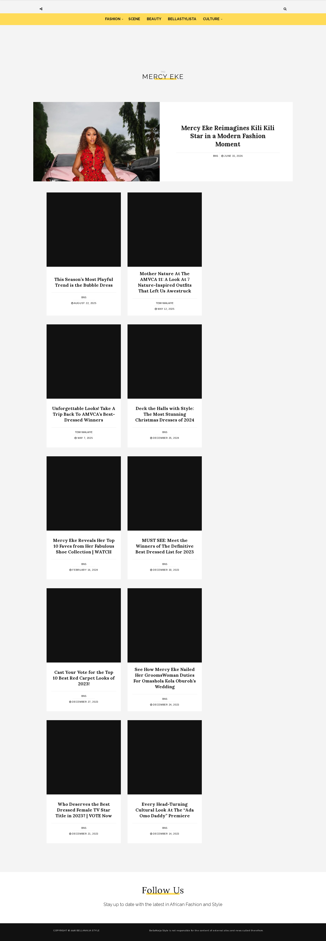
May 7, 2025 (85, 438)
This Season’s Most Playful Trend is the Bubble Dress (83, 282)
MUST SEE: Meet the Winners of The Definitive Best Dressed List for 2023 (165, 546)
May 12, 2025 (166, 309)
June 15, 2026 (233, 156)
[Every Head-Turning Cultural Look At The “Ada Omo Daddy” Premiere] (165, 757)
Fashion (112, 19)
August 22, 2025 (84, 303)
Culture (211, 19)
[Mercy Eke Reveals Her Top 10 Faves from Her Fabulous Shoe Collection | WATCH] (84, 493)
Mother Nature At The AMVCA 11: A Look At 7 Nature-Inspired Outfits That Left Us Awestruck (165, 282)
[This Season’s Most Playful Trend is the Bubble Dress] (84, 229)
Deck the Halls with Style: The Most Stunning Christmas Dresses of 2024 (164, 414)
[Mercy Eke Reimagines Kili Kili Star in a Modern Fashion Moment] (96, 141)
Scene (134, 19)
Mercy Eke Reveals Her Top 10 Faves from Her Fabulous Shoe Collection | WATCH (84, 546)
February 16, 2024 (85, 570)
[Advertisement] (163, 44)
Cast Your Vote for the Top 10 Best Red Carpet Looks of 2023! (84, 677)
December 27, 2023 (84, 701)
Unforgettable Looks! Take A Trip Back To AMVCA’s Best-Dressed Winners (83, 414)
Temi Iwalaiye (164, 303)
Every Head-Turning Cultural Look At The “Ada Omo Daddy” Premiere (165, 809)
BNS (215, 156)
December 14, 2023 (165, 833)
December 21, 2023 (84, 833)
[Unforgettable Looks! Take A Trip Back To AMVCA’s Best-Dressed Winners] (84, 361)
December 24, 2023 (165, 704)
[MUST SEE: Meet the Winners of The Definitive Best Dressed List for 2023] (165, 493)
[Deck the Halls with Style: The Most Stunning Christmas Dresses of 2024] (165, 361)
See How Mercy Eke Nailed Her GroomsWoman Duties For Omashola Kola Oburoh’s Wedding (165, 678)
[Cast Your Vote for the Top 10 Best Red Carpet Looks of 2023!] (84, 625)
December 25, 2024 (165, 438)
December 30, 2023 (165, 570)
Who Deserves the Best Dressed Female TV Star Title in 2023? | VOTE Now (83, 809)
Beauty (154, 19)
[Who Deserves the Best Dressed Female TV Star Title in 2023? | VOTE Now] (84, 757)
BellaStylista (182, 19)
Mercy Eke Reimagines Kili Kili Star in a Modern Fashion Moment (228, 136)
